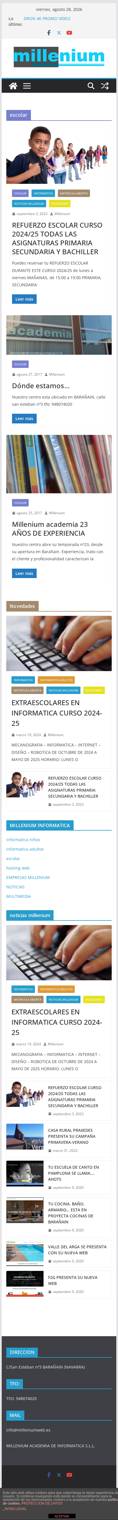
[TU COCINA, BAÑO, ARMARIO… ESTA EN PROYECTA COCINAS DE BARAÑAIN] (25, 1217)
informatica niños (23, 839)
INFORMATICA (43, 193)
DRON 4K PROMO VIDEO (47, 18)
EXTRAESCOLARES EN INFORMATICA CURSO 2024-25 (56, 713)
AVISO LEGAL (16, 1509)
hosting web (18, 868)
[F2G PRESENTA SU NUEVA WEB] (25, 1284)
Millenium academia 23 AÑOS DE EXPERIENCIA (50, 528)
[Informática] (13, 86)
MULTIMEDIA (18, 896)
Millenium (62, 213)
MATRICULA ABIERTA (74, 193)
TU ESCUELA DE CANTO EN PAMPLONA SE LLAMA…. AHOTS (73, 1173)
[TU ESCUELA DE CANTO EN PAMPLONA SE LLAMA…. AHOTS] (25, 1177)
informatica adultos (56, 680)
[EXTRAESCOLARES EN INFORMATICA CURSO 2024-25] (59, 643)
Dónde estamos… (41, 385)
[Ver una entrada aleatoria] (105, 86)
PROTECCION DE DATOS (41, 1503)
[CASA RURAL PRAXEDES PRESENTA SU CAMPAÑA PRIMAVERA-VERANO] (25, 1140)
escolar (20, 193)
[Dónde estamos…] (59, 335)
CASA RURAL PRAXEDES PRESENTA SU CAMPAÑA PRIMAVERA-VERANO (71, 1136)
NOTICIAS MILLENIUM (29, 204)
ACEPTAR (62, 1516)
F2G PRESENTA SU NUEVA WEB (72, 1280)
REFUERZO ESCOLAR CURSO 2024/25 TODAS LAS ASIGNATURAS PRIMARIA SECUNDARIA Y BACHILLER (57, 238)
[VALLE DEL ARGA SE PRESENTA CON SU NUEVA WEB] (25, 1254)
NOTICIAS (15, 887)
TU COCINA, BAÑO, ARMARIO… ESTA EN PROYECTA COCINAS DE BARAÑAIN (70, 1213)
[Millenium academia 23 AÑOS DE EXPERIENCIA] (59, 464)
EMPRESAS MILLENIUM (28, 877)
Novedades (59, 204)
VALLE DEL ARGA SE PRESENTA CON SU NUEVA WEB (77, 1249)
